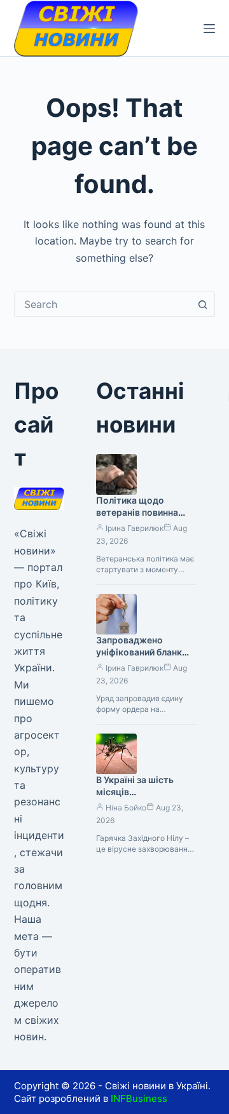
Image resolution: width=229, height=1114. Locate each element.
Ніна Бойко (126, 807)
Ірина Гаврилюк (134, 528)
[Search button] (202, 304)
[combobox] (103, 304)
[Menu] (209, 28)
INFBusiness (139, 1098)
